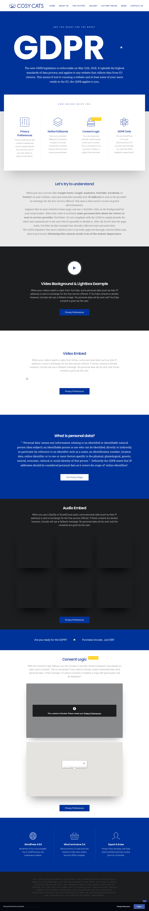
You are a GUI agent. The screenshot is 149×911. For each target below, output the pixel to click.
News (124, 6)
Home (52, 6)
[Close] (84, 763)
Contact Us (136, 6)
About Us (64, 6)
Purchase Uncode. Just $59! (98, 639)
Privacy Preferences (74, 312)
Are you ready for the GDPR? (50, 639)
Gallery (93, 6)
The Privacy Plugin (74, 477)
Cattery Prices (109, 6)
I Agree (139, 906)
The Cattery (78, 6)
